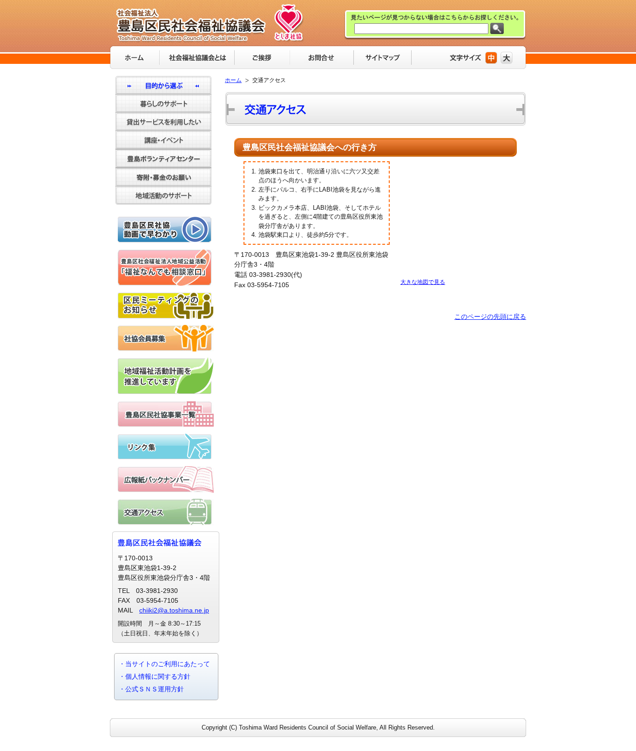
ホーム (233, 80)
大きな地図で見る (422, 282)
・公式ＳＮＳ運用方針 (151, 689)
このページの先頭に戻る (490, 316)
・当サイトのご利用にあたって (164, 664)
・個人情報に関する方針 (154, 676)
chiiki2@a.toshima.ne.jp (174, 610)
